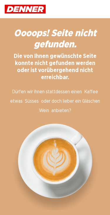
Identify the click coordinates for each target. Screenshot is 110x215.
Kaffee (91, 91)
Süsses (32, 101)
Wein (44, 110)
